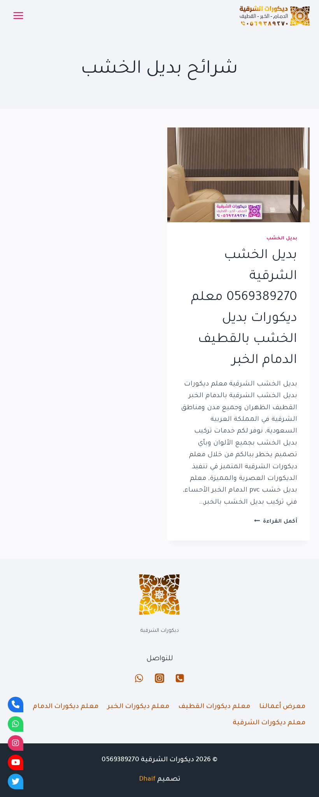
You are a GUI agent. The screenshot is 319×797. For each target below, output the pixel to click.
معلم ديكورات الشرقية (269, 723)
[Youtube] (15, 762)
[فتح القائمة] (18, 15)
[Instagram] (15, 743)
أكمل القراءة (275, 522)
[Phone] (15, 704)
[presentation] (238, 174)
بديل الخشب (281, 238)
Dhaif (147, 779)
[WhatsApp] (15, 724)
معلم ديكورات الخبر (138, 707)
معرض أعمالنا (282, 707)
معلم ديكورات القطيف (214, 707)
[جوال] (179, 678)
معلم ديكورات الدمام (65, 707)
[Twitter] (15, 781)
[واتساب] (139, 678)
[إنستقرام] (159, 678)
